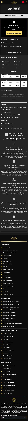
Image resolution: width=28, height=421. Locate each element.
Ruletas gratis (6, 272)
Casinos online (6, 247)
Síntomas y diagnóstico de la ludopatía (12, 323)
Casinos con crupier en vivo (9, 253)
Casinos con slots (7, 377)
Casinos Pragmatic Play (9, 366)
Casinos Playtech (7, 371)
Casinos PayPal (7, 334)
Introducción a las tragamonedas (11, 307)
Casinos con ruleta (7, 379)
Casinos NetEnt (7, 368)
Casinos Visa (6, 339)
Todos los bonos (7, 261)
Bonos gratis (6, 258)
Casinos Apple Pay (7, 353)
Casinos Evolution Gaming (9, 374)
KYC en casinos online (8, 326)
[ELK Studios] (4, 85)
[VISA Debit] (17, 76)
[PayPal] (24, 76)
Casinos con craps (7, 393)
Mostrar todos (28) (23, 80)
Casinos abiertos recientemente (10, 250)
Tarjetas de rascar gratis (9, 286)
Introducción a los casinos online (11, 301)
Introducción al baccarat (9, 318)
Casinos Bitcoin (7, 358)
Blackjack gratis (7, 275)
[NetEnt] (4, 82)
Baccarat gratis (7, 278)
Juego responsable (7, 321)
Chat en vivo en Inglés (8, 43)
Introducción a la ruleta (8, 310)
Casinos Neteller (7, 345)
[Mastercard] (10, 76)
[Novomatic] (10, 82)
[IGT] (10, 85)
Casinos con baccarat (8, 391)
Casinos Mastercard (8, 342)
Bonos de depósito (7, 264)
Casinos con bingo (7, 388)
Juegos (5, 266)
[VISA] (4, 76)
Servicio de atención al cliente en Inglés (12, 46)
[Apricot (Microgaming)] (17, 82)
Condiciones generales (8, 294)
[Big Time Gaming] (24, 82)
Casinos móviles (7, 255)
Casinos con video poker (9, 385)
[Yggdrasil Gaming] (24, 85)
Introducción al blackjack (9, 312)
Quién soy (5, 291)
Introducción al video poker (9, 315)
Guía (4, 289)
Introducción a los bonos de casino (11, 304)
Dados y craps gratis (8, 283)
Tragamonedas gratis (8, 269)
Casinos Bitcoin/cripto (8, 350)
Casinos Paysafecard (8, 336)
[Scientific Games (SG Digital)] (17, 85)
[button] (14, 417)
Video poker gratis (7, 280)
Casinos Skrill (6, 347)
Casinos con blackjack (8, 382)
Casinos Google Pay (8, 356)
